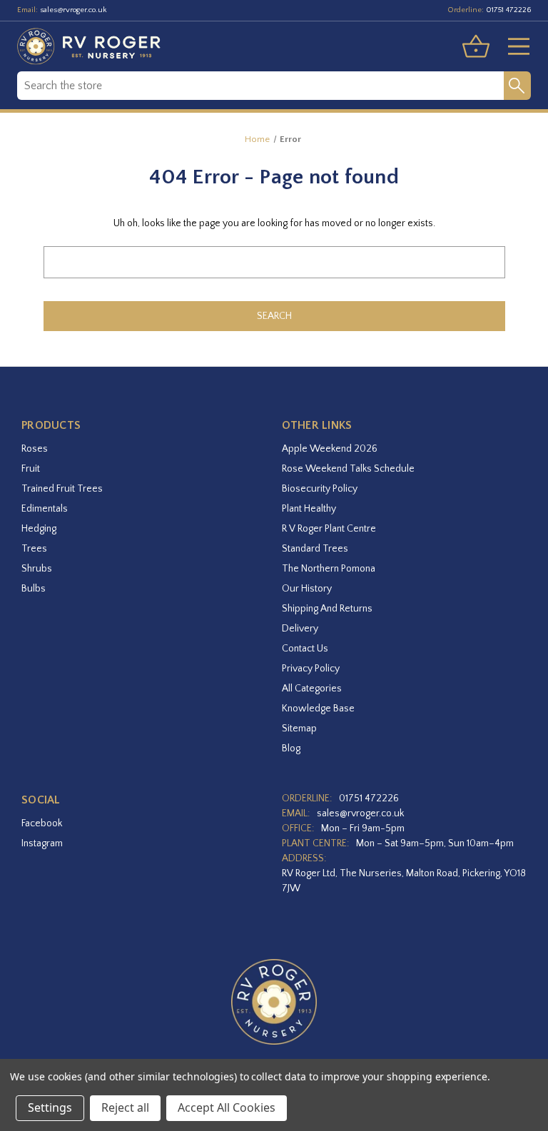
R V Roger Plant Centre (329, 528)
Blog (291, 748)
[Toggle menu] (513, 46)
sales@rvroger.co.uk (73, 10)
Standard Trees (315, 548)
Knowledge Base (318, 708)
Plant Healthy (309, 508)
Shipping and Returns (327, 608)
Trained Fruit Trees (62, 489)
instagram (42, 843)
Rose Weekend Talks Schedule (348, 469)
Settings (50, 1107)
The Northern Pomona (328, 568)
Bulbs (33, 588)
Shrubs (36, 568)
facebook (41, 823)
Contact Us (305, 648)
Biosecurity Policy (319, 489)
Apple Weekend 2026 (329, 449)
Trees (34, 548)
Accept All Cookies (226, 1107)
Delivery (300, 628)
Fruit (30, 469)
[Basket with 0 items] (476, 46)
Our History (307, 588)
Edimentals (44, 508)
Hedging (38, 528)
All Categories (312, 688)
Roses (34, 449)
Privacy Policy (311, 668)
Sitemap (299, 728)
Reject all (125, 1107)
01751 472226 (508, 10)
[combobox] (260, 85)
